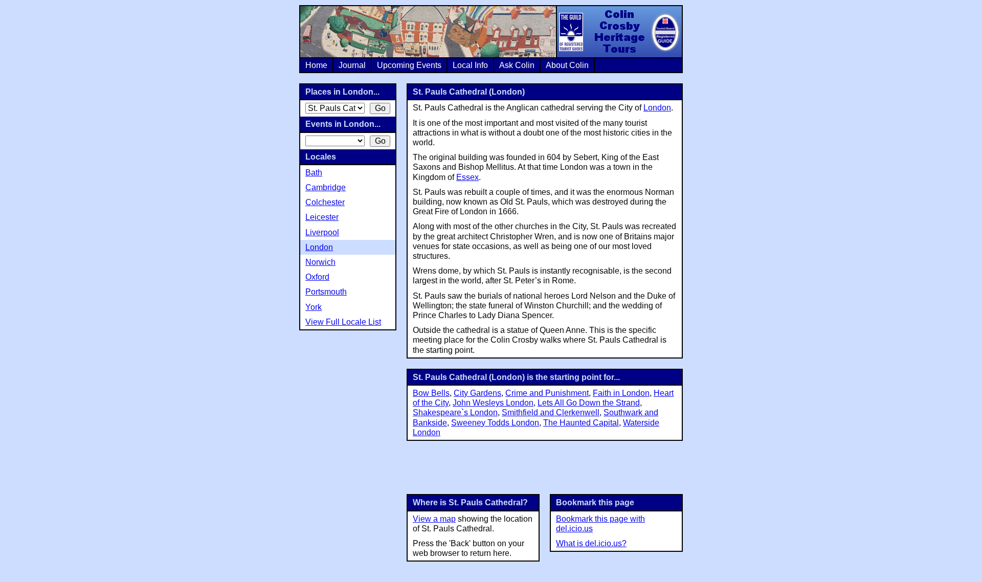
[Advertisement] (544, 466)
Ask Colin (516, 65)
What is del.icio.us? (591, 543)
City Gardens (477, 393)
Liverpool (322, 232)
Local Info (470, 65)
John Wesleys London (493, 402)
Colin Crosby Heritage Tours (619, 31)
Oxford (317, 277)
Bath (313, 172)
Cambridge (325, 187)
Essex (467, 177)
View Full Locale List (343, 322)
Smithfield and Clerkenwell (550, 412)
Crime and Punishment (547, 393)
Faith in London (621, 393)
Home (316, 65)
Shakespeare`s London (455, 412)
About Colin (567, 65)
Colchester (325, 202)
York (313, 307)
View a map (434, 518)
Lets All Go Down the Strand (589, 402)
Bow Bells (431, 393)
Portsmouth (326, 291)
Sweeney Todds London (495, 422)
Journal (352, 65)
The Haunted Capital (581, 422)
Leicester (322, 217)
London (657, 107)
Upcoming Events (409, 65)
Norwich (320, 262)
